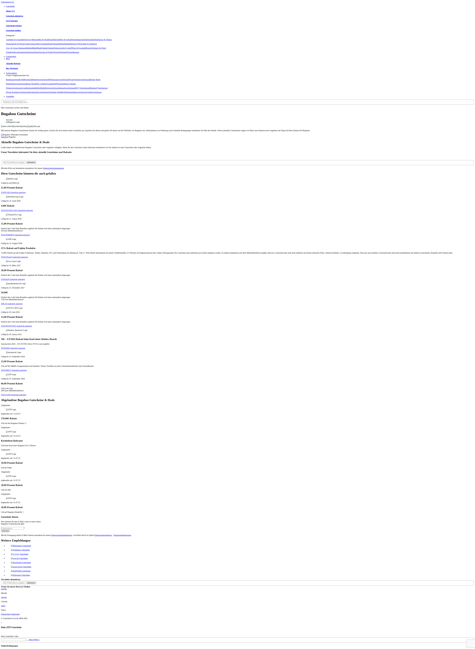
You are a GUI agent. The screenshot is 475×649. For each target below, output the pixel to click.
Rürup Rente (31, 84)
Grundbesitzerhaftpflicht (31, 88)
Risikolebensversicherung (16, 84)
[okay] (24, 126)
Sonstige (22, 52)
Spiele (27, 52)
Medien (29, 48)
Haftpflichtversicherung (49, 88)
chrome (4, 597)
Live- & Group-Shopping (16, 48)
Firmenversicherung (14, 88)
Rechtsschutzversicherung (39, 92)
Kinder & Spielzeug (89, 44)
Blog (8, 59)
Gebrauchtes (34, 44)
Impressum (15, 614)
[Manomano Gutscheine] (21, 546)
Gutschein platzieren (14, 16)
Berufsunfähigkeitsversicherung (36, 80)
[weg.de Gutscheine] (19, 558)
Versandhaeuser (73, 52)
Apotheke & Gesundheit (15, 40)
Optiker (44, 48)
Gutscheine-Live (7, 2)
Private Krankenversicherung (17, 92)
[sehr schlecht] (7, 126)
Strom (37, 52)
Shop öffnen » (34, 640)
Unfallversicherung (94, 92)
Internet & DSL (75, 44)
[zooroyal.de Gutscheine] (21, 567)
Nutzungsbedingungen (122, 535)
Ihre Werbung (12, 68)
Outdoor (50, 48)
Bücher (56, 40)
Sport (32, 52)
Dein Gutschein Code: (9, 636)
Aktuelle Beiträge (13, 63)
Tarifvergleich (11, 73)
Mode (39, 48)
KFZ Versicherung (82, 88)
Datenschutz (6, 614)
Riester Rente (95, 80)
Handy (50, 44)
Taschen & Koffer (46, 52)
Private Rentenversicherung (79, 80)
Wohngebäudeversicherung (76, 92)
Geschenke (43, 44)
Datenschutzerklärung (103, 535)
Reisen (88, 48)
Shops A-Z (10, 11)
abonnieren (31, 162)
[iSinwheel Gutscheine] (20, 575)
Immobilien (64, 44)
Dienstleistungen (77, 40)
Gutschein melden (13, 30)
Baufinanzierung (12, 80)
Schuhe (9, 52)
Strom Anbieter (70, 84)
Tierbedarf (63, 52)
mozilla (4, 589)
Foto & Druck (18, 44)
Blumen (51, 40)
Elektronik (88, 40)
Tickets (56, 52)
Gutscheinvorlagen (14, 26)
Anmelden (10, 96)
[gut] (29, 126)
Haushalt (56, 44)
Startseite (4, 137)
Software (15, 52)
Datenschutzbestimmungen (53, 168)
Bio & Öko (43, 40)
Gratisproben (11, 56)
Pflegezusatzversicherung (58, 80)
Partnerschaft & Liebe (62, 48)
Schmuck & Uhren (98, 48)
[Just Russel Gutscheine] (21, 563)
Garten (26, 44)
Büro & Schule (65, 40)
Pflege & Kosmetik (78, 48)
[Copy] (27, 640)
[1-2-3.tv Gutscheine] (19, 554)
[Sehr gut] (36, 126)
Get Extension (12, 21)
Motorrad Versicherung (99, 88)
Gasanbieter (51, 84)
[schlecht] (17, 126)
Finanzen (9, 44)
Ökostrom (60, 84)
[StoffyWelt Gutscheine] (21, 571)
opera (3, 606)
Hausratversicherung (67, 88)
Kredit (21, 80)
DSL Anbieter (41, 84)
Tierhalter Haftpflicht (57, 92)
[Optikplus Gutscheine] (20, 550)
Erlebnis (95, 40)
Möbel (34, 48)
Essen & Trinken (105, 40)
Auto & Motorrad (32, 40)
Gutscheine (10, 6)
